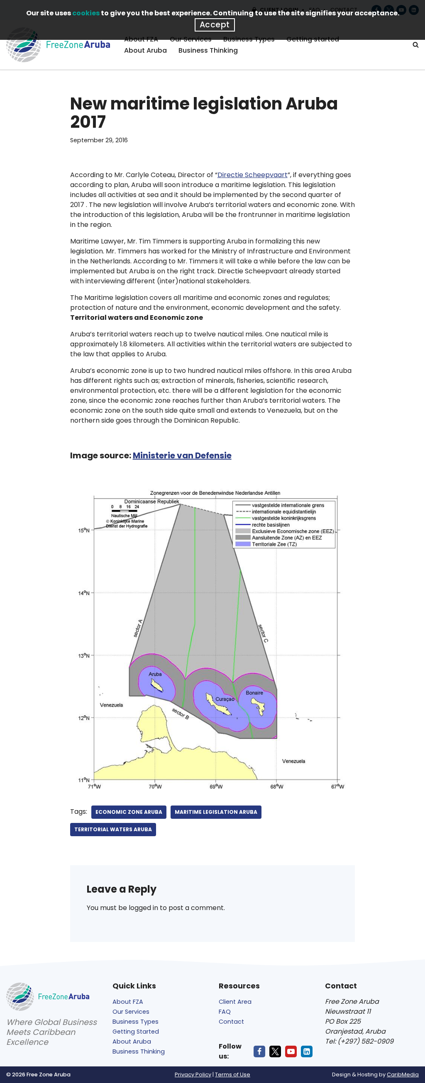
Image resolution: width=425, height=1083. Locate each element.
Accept (215, 24)
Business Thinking (208, 50)
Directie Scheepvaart (252, 175)
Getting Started (135, 1031)
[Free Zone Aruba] (58, 44)
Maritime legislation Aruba (216, 811)
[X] (275, 1051)
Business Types (135, 1021)
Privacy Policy (193, 1074)
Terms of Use (232, 1074)
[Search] (416, 44)
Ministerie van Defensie (182, 455)
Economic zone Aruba (128, 811)
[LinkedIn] (307, 1051)
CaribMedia (403, 1074)
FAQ (225, 1012)
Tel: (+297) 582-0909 (359, 1041)
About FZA (127, 1002)
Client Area (235, 1002)
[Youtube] (291, 1051)
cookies (86, 13)
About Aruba (145, 50)
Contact (231, 1021)
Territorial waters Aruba (113, 829)
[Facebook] (259, 1051)
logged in (143, 908)
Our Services (130, 1012)
